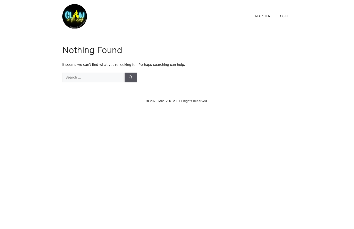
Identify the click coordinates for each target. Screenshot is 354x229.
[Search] (131, 77)
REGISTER (262, 16)
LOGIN (283, 16)
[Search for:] (93, 77)
